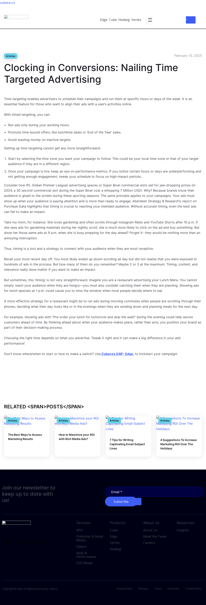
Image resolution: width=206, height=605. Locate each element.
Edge (103, 20)
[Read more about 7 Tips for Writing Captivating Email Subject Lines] (128, 423)
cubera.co (7, 3)
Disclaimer (174, 588)
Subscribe (121, 501)
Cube (113, 20)
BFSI (79, 530)
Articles (10, 56)
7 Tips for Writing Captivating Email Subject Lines (127, 444)
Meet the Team (154, 536)
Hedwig (124, 20)
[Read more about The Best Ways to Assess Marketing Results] (27, 421)
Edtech (81, 546)
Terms (158, 588)
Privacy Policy (124, 588)
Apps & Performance (86, 555)
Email (109, 484)
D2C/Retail (84, 563)
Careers (149, 542)
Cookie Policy (193, 588)
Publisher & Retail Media (89, 538)
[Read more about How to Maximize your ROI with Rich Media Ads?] (77, 421)
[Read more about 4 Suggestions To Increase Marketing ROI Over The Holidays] (179, 423)
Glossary (143, 588)
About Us (150, 530)
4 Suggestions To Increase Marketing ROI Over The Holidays (178, 444)
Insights (183, 530)
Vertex (136, 20)
